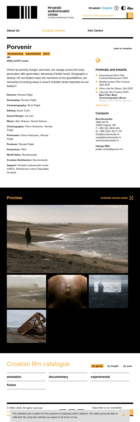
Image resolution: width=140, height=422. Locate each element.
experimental (33, 53)
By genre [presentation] (97, 366)
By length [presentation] (112, 366)
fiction (11, 385)
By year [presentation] (127, 366)
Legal (10, 411)
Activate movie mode (114, 197)
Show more (102, 105)
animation (14, 377)
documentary (15, 53)
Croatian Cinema (53, 30)
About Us (13, 30)
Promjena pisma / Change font (130, 8)
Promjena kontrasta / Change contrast (123, 8)
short (46, 53)
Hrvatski (94, 8)
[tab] (97, 366)
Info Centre (95, 30)
